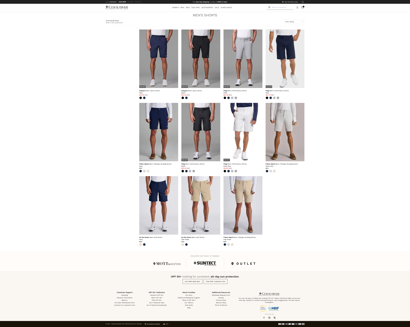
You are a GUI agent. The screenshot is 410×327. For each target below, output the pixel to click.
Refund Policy (221, 303)
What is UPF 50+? (189, 300)
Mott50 (138, 2)
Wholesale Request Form (221, 295)
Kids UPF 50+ (157, 300)
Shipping (124, 295)
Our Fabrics (189, 303)
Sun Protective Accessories (157, 305)
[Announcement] (210, 2)
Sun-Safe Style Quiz (192, 281)
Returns (124, 300)
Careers (221, 298)
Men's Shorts (205, 15)
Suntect (130, 2)
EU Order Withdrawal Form (125, 303)
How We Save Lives (291, 2)
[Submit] (269, 7)
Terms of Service (221, 305)
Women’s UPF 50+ (156, 295)
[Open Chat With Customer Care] (303, 2)
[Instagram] (269, 317)
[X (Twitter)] (274, 317)
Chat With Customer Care (215, 281)
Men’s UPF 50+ (156, 298)
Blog (188, 308)
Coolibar (122, 2)
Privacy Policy (221, 300)
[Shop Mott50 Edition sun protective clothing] (167, 263)
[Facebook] (264, 318)
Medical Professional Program (189, 298)
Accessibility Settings (153, 324)
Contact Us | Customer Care (124, 305)
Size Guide (189, 305)
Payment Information (124, 298)
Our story (188, 295)
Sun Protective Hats (156, 303)
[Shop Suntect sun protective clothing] (205, 263)
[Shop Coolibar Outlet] (243, 263)
